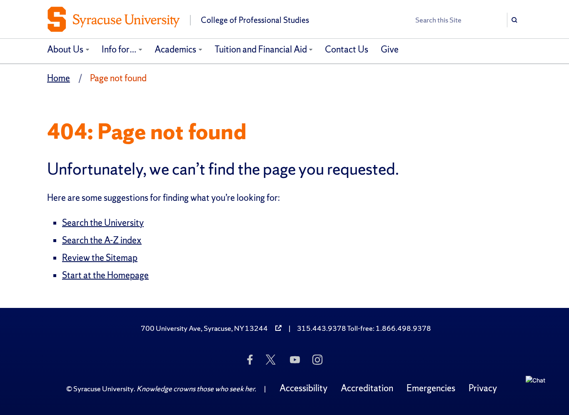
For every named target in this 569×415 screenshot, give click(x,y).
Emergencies (431, 388)
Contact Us (346, 49)
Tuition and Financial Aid (261, 49)
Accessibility (303, 388)
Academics (175, 49)
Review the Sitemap (99, 258)
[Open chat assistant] (539, 389)
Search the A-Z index (102, 240)
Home (58, 78)
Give (390, 49)
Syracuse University (103, 388)
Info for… (119, 49)
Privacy (483, 388)
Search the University (103, 223)
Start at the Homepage (105, 275)
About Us (65, 49)
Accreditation (367, 388)
